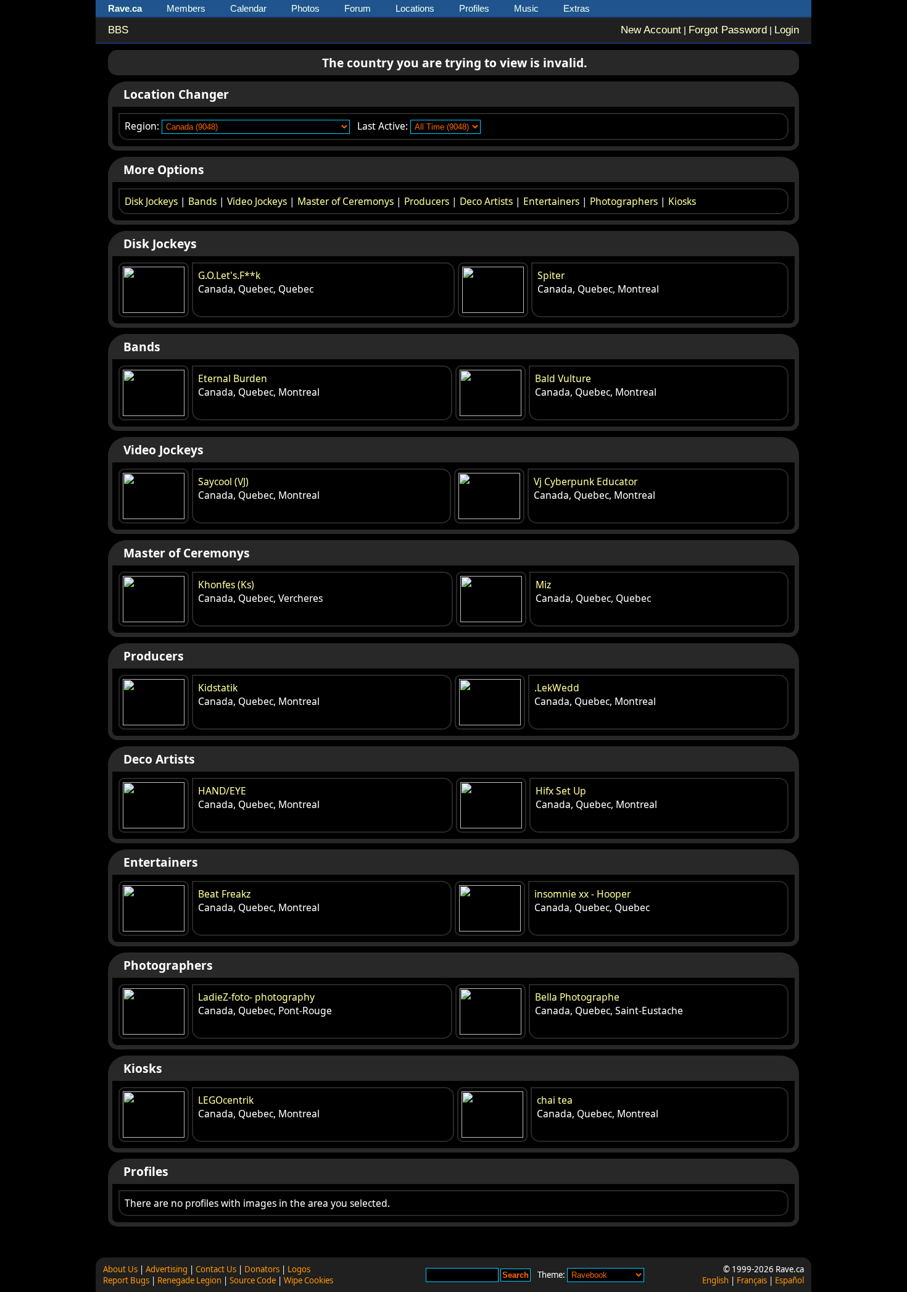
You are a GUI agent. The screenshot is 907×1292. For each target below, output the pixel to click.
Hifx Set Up (561, 791)
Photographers (624, 201)
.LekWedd (556, 687)
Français (752, 1280)
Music (526, 8)
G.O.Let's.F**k (229, 275)
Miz (543, 584)
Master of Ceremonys (345, 201)
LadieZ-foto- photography (256, 997)
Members (186, 8)
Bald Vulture (563, 378)
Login (786, 30)
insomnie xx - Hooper (582, 894)
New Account (651, 30)
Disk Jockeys (151, 201)
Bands (202, 201)
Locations (415, 8)
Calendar (248, 8)
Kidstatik (218, 687)
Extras (576, 8)
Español (789, 1280)
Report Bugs (126, 1280)
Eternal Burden (232, 378)
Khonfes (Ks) (226, 584)
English (715, 1280)
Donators (262, 1269)
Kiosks (682, 201)
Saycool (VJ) (223, 481)
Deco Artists (486, 201)
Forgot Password (728, 30)
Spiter (551, 275)
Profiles (474, 8)
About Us (120, 1269)
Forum (357, 8)
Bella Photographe (577, 997)
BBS (118, 30)
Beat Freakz (224, 894)
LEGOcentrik (226, 1100)
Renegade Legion (189, 1280)
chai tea (555, 1100)
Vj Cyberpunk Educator (585, 481)
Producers (426, 201)
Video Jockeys (257, 201)
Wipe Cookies (308, 1280)
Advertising (167, 1269)
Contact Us (216, 1269)
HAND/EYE (222, 791)
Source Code (253, 1280)
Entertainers (551, 201)
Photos (305, 8)
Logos (299, 1269)
